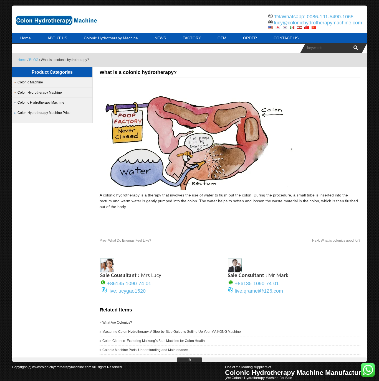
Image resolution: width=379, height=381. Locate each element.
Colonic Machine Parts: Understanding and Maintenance (145, 350)
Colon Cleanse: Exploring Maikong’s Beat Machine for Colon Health (153, 341)
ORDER (250, 38)
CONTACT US (286, 38)
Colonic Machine (30, 82)
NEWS (160, 38)
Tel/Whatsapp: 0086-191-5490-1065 (313, 16)
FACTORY (192, 38)
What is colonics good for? (336, 240)
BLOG (33, 60)
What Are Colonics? (117, 322)
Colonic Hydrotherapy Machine (111, 38)
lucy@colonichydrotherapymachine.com (318, 22)
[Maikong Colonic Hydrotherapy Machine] (70, 29)
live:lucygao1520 (127, 291)
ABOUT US (57, 38)
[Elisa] (107, 271)
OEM (222, 38)
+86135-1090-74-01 (129, 283)
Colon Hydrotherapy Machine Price (43, 113)
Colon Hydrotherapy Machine (39, 92)
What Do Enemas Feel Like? (125, 240)
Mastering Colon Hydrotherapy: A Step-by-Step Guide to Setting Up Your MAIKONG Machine (171, 332)
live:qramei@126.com (259, 291)
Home (25, 38)
